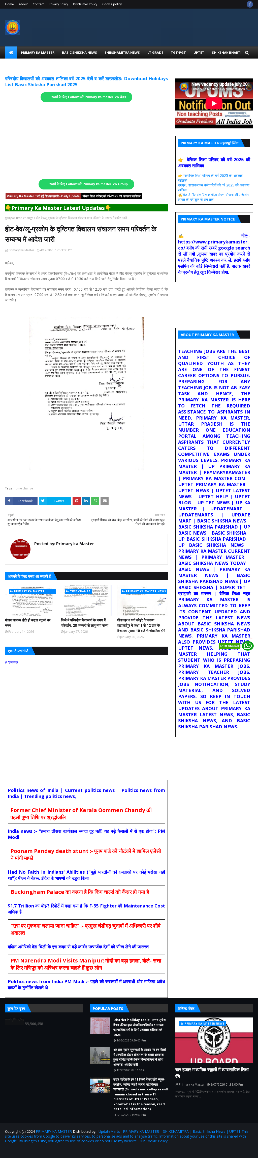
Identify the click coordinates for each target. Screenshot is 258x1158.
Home (9, 4)
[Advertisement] (86, 140)
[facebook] (250, 4)
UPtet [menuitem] (199, 52)
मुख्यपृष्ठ (9, 218)
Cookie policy (112, 4)
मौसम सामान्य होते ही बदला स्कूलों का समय (27, 623)
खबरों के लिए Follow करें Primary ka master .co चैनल (89, 97)
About (23, 4)
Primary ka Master (21, 250)
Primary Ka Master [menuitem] (37, 52)
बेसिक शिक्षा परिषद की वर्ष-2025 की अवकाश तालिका (112, 196)
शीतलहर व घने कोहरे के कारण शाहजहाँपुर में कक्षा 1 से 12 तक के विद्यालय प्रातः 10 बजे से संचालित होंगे (141, 625)
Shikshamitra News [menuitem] (122, 52)
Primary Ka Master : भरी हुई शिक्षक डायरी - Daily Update (43, 196)
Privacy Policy (58, 4)
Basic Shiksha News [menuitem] (79, 52)
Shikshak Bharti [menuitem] (226, 52)
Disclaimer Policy (85, 4)
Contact (38, 4)
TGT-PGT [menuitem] (178, 52)
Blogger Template (64, 1151)
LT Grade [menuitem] (155, 52)
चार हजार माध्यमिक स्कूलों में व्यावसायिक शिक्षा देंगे (212, 1072)
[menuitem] (11, 52)
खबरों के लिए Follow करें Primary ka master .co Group (89, 184)
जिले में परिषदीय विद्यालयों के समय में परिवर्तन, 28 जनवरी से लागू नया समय (84, 623)
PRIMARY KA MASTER (54, 1131)
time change (25, 218)
